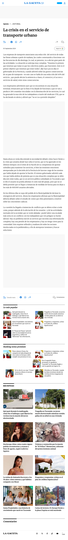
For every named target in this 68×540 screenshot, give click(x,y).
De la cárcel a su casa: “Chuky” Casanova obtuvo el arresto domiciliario (24, 372)
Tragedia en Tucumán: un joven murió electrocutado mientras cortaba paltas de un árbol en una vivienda (50, 413)
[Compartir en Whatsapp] (16, 42)
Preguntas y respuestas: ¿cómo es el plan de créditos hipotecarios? (54, 323)
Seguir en (58, 48)
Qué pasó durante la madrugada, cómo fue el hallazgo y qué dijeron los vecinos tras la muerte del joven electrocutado (20, 315)
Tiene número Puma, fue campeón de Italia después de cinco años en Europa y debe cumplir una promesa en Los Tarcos (21, 354)
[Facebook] (47, 534)
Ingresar (65, 3)
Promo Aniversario (59, 3)
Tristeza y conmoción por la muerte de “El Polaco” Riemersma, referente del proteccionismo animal (49, 446)
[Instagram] (37, 534)
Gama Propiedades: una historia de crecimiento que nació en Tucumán (22, 323)
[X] (42, 534)
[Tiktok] (52, 534)
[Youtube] (57, 534)
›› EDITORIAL (16, 24)
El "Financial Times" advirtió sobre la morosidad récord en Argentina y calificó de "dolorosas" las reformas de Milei (21, 334)
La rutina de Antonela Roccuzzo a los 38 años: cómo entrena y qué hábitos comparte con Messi (17, 479)
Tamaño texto (11, 297)
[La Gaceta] (34, 3)
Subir (63, 534)
